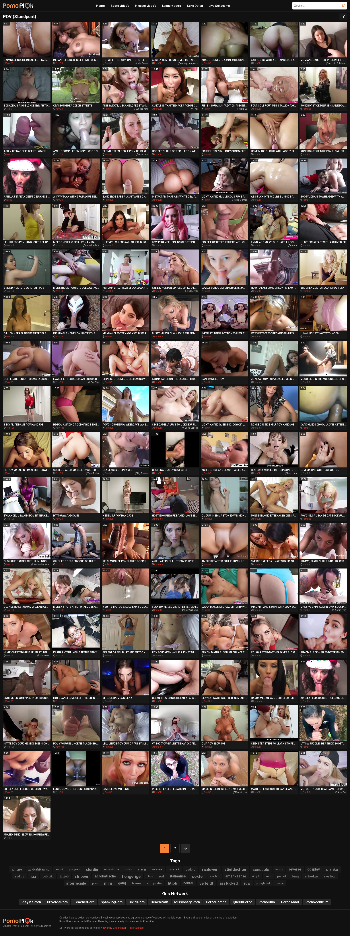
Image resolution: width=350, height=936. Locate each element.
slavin (142, 869)
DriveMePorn (57, 902)
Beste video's (120, 5)
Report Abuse (136, 927)
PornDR (9, 63)
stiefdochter (235, 869)
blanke (136, 883)
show (17, 869)
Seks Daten (195, 5)
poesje (280, 883)
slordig (92, 869)
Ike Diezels (192, 291)
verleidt (206, 883)
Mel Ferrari (143, 63)
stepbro (214, 876)
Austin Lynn (340, 610)
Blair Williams (191, 610)
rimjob (256, 876)
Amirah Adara (92, 245)
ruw (247, 883)
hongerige (131, 876)
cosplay (313, 869)
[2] (185, 848)
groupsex (74, 869)
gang (122, 883)
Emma (293, 245)
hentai (188, 883)
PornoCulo (266, 902)
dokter (198, 876)
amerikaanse (235, 876)
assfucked (229, 883)
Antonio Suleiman (337, 63)
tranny (279, 869)
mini (108, 883)
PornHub (307, 109)
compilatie (154, 883)
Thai (196, 109)
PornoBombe (216, 902)
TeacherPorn (84, 902)
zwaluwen (209, 869)
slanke (332, 869)
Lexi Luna (292, 473)
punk (95, 883)
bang (295, 876)
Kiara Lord (45, 655)
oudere (190, 869)
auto (268, 876)
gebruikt (48, 876)
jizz (33, 876)
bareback (174, 869)
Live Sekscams (219, 5)
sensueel (157, 869)
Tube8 (9, 200)
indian (128, 869)
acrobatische (105, 876)
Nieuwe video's (145, 5)
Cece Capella (191, 428)
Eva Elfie (95, 382)
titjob (172, 883)
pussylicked (263, 883)
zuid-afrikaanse (38, 869)
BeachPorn (159, 902)
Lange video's (171, 5)
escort (59, 869)
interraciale (76, 883)
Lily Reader (142, 473)
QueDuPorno (242, 902)
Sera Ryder (93, 473)
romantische (111, 869)
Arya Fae (341, 792)
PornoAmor (290, 902)
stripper (82, 876)
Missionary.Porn (187, 902)
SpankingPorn (111, 902)
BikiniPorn (137, 902)
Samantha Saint (42, 564)
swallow (329, 876)
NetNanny (106, 927)
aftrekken (311, 876)
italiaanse (178, 876)
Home (100, 5)
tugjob (64, 876)
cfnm (150, 876)
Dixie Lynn (143, 154)
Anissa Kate (142, 109)
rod (161, 876)
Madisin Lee (241, 792)
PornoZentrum (317, 902)
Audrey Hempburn (189, 63)
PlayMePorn (31, 902)
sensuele (261, 869)
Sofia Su (243, 109)
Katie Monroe (240, 200)
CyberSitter (119, 927)
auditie (19, 876)
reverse (295, 869)
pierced (281, 876)
